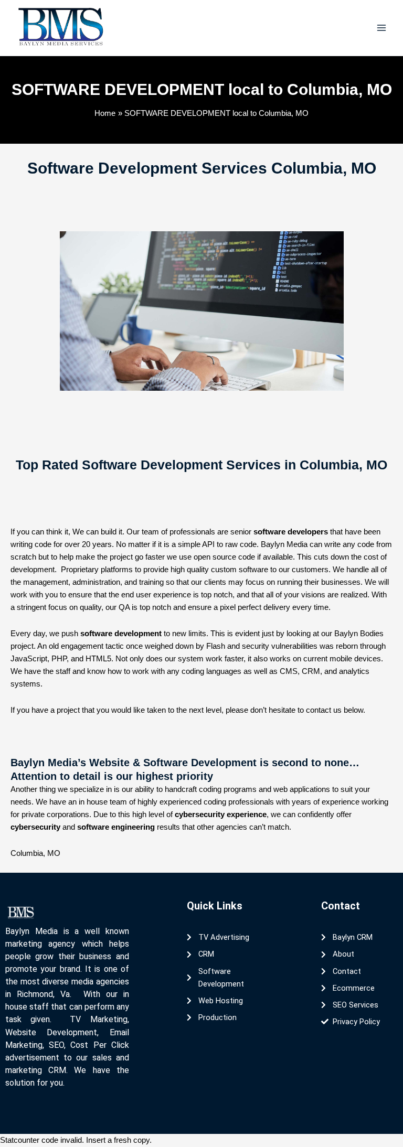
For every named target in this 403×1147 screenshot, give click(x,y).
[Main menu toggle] (381, 28)
